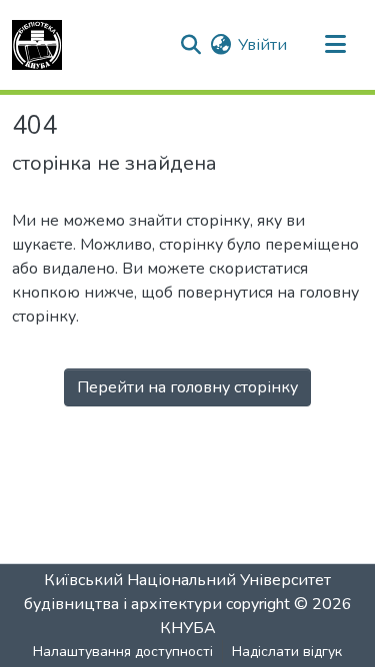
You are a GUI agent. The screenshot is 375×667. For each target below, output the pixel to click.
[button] (37, 45)
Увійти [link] (262, 45)
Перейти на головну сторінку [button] (187, 387)
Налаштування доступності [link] (123, 651)
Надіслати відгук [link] (287, 651)
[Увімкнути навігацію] (335, 45)
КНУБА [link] (188, 628)
